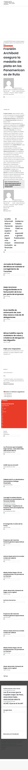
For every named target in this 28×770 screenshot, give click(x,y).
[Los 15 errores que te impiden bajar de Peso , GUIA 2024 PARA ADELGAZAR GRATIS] (11, 436)
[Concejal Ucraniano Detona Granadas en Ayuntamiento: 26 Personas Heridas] (11, 486)
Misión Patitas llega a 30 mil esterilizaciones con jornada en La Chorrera (13, 574)
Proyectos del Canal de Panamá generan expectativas (13, 541)
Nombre (5, 369)
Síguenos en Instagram (16, 681)
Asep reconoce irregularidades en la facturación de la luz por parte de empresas (13, 291)
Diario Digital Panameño (6, 741)
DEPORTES (8, 41)
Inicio (4, 41)
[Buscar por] (26, 3)
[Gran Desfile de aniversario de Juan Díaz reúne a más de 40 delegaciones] (14, 298)
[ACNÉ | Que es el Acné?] (11, 454)
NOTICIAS (10, 46)
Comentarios (6, 434)
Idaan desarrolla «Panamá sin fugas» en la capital (13, 591)
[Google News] (7, 210)
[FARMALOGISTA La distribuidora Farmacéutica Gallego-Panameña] (11, 468)
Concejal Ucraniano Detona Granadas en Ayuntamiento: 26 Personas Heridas (13, 499)
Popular (5, 431)
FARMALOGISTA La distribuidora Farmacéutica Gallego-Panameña (13, 481)
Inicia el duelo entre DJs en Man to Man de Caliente (13, 557)
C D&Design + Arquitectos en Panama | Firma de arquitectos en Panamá (13, 507)
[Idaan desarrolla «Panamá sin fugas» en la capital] (11, 579)
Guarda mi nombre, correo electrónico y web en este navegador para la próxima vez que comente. (13, 381)
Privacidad (3, 747)
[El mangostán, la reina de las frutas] (11, 513)
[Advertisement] (14, 21)
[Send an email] (8, 89)
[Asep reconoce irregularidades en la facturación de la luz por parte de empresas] (14, 275)
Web (4, 375)
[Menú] (2, 3)
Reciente (5, 432)
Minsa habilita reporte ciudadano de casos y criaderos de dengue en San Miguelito (13, 336)
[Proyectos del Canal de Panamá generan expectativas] (11, 529)
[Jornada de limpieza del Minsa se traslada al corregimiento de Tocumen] (14, 252)
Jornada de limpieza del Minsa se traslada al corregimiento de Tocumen (13, 268)
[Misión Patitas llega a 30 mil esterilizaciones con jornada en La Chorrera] (11, 561)
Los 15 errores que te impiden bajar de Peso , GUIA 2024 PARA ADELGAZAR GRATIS (13, 449)
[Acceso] (23, 3)
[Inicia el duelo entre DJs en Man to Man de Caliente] (11, 545)
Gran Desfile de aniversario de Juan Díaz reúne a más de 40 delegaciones (13, 313)
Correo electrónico (8, 372)
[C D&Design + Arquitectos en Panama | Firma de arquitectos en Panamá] (9, 504)
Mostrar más (6, 207)
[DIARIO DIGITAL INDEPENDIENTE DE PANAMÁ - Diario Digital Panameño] (10, 3)
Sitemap (3, 749)
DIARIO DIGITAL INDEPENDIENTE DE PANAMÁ (11, 745)
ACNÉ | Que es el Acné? (10, 465)
